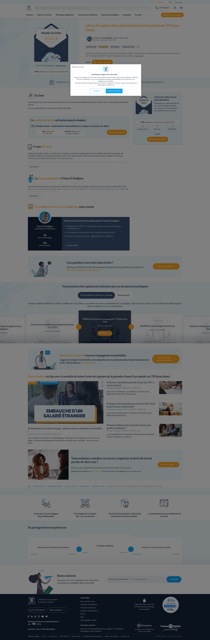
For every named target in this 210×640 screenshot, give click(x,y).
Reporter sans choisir (78, 67)
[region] (105, 80)
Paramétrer (97, 91)
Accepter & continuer (114, 91)
